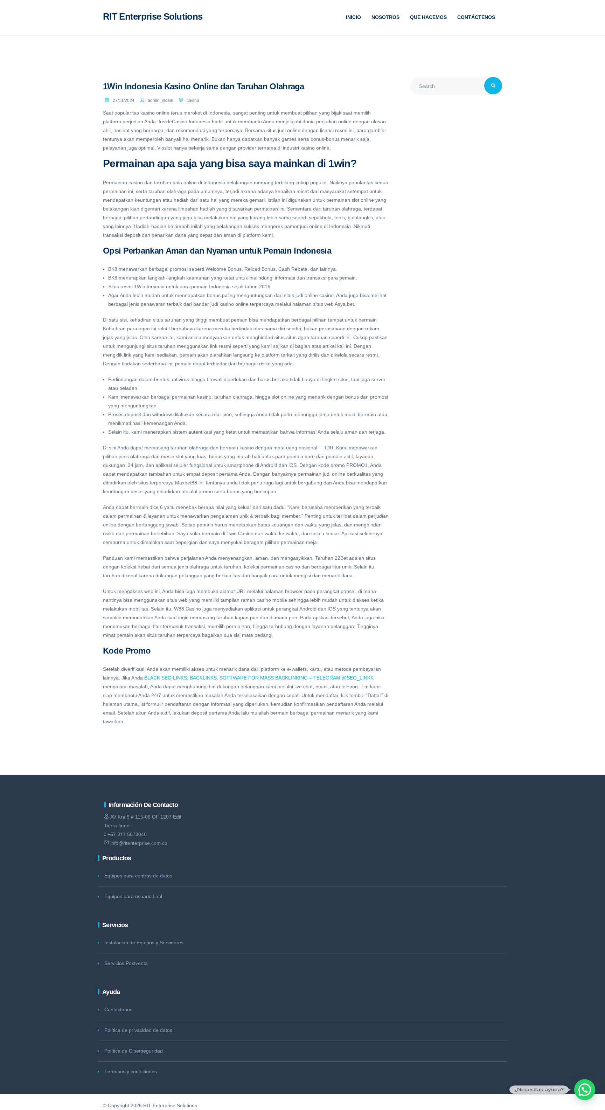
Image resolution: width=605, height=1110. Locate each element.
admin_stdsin (160, 100)
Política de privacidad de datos (138, 1030)
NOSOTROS (385, 17)
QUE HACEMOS (428, 17)
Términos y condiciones (130, 1071)
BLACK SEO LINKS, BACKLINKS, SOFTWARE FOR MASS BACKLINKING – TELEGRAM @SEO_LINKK (259, 678)
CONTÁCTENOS (476, 17)
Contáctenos (118, 1009)
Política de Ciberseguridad (133, 1051)
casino (193, 100)
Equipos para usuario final (133, 896)
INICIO (353, 17)
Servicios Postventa (126, 963)
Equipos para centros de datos (138, 875)
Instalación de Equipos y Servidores (143, 942)
